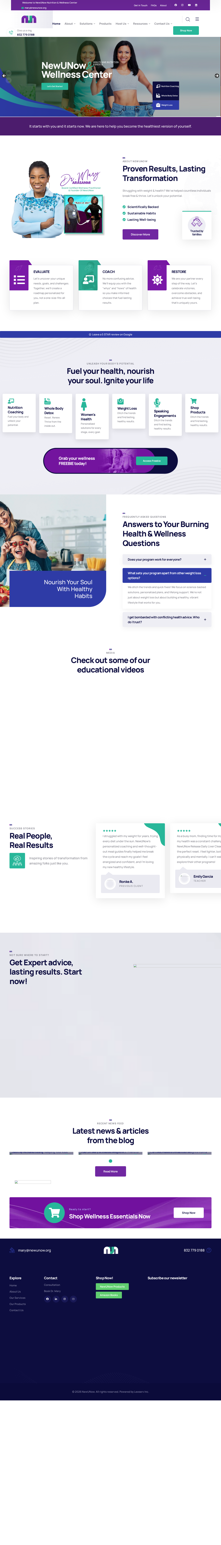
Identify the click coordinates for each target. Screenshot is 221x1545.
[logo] (28, 19)
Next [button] (216, 76)
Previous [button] (4, 76)
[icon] (176, 5)
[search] (188, 19)
